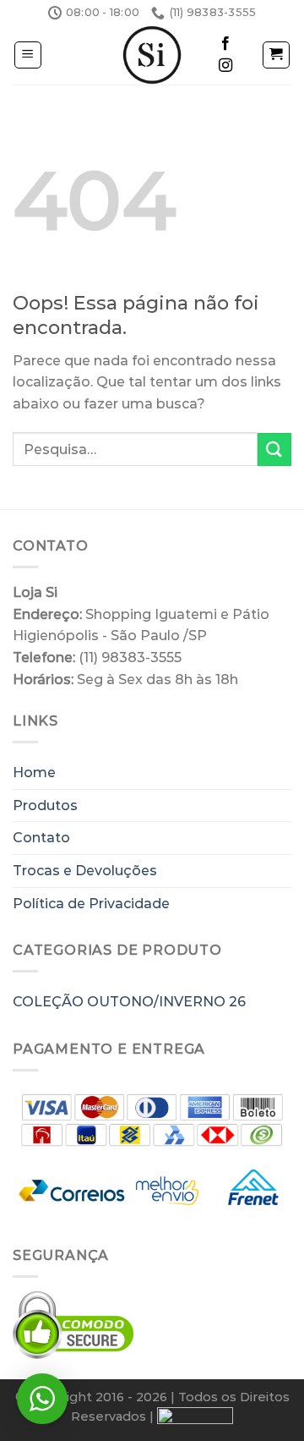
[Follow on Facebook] (225, 44)
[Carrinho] (276, 54)
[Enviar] (274, 449)
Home (34, 772)
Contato (41, 838)
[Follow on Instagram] (225, 66)
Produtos (45, 805)
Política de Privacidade (91, 904)
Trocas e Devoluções (85, 871)
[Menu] (28, 54)
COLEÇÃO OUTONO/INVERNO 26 (129, 1002)
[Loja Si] (152, 55)
